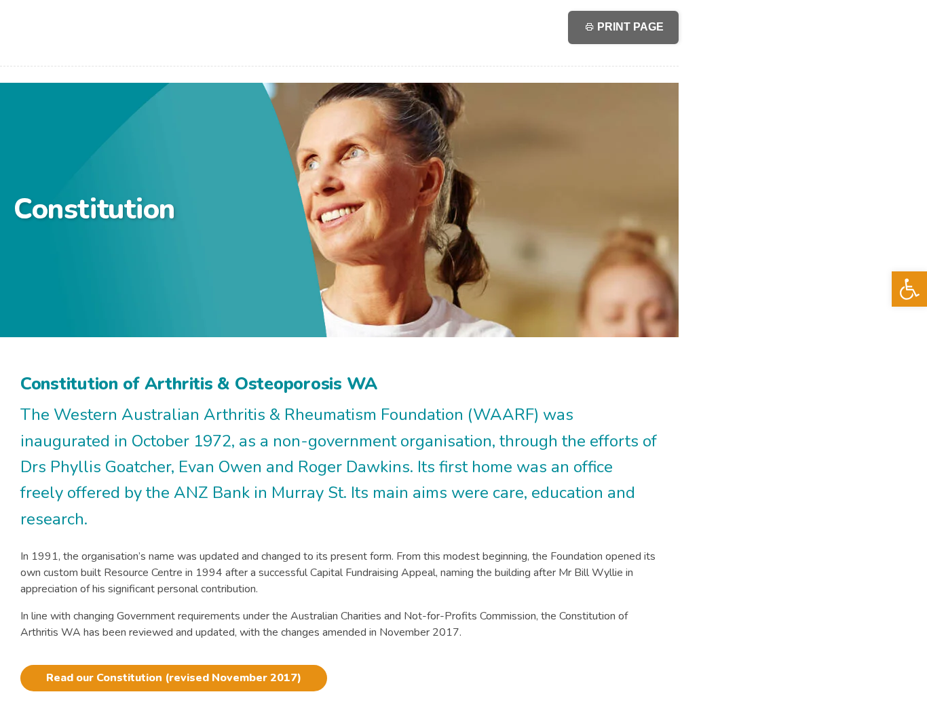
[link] (909, 289)
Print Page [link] (629, 27)
